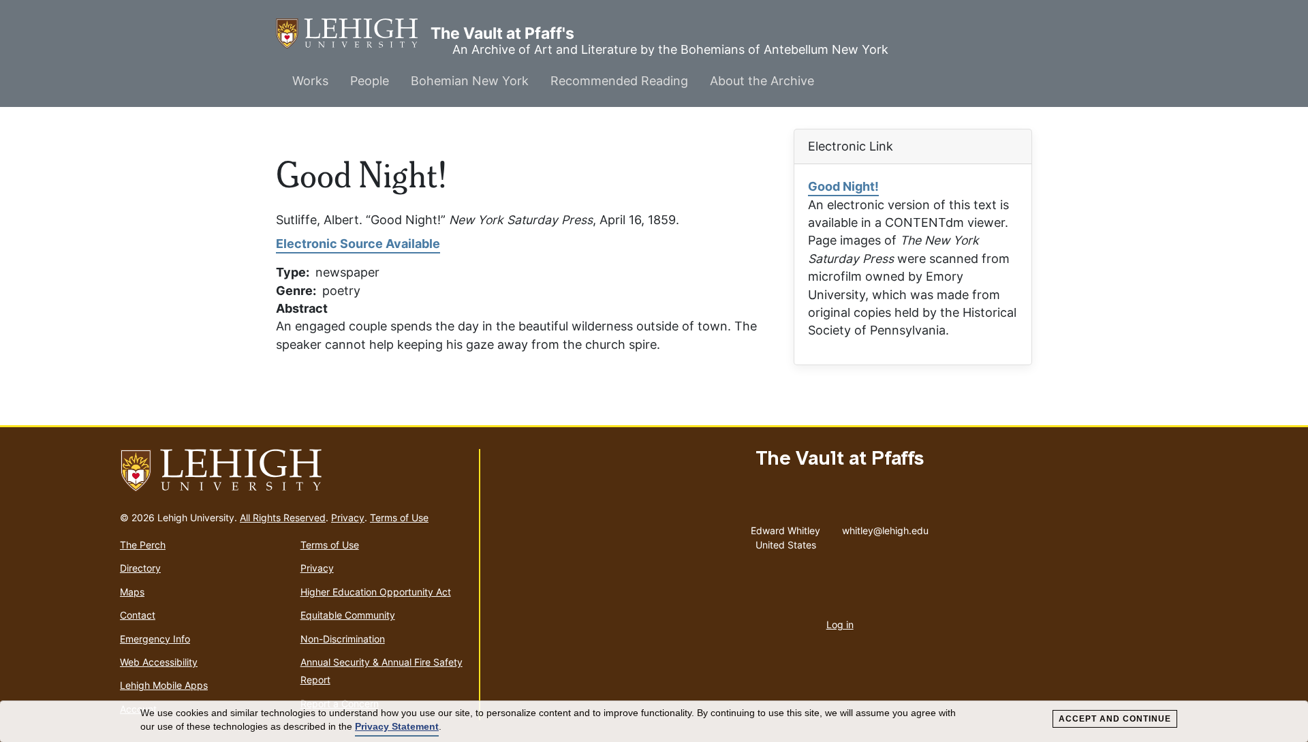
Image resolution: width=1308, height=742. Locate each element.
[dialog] (654, 721)
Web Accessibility (159, 661)
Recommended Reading (619, 80)
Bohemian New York (470, 80)
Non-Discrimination (342, 638)
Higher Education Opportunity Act (375, 591)
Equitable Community (347, 614)
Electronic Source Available (358, 243)
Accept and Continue (1115, 719)
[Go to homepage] (294, 471)
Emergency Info (155, 638)
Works (310, 80)
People (369, 80)
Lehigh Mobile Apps (164, 685)
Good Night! (843, 186)
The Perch (143, 544)
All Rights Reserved (283, 517)
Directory (140, 567)
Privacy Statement (397, 726)
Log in (840, 624)
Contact (137, 614)
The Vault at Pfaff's (353, 33)
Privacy (347, 517)
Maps (132, 591)
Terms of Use (399, 517)
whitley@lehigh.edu (885, 527)
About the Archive (762, 80)
